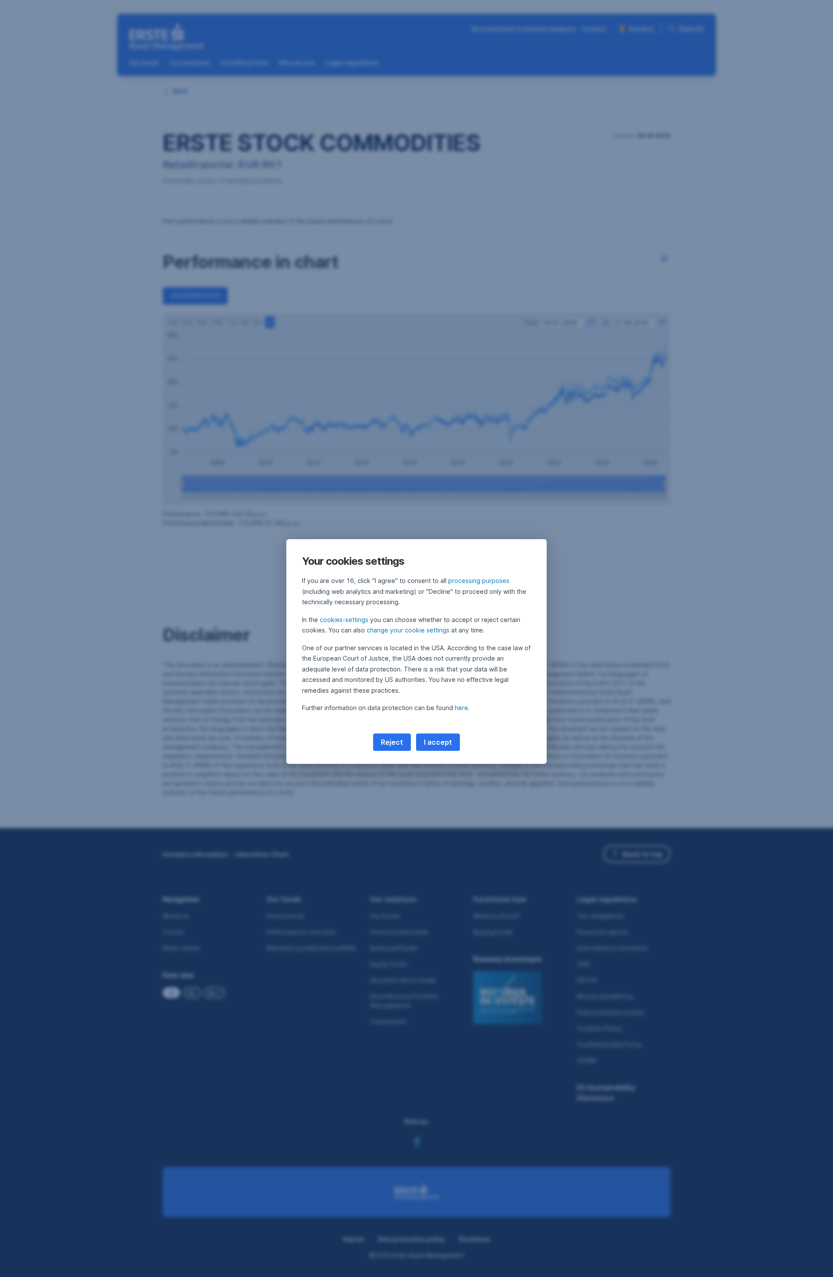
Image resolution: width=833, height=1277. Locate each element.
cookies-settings (344, 619)
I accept (438, 742)
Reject (392, 742)
